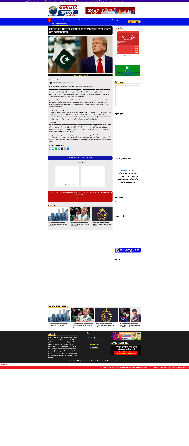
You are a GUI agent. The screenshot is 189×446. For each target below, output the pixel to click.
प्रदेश (63, 20)
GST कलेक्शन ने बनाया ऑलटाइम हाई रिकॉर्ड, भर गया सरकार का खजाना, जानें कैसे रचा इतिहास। (58, 224)
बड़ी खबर (58, 20)
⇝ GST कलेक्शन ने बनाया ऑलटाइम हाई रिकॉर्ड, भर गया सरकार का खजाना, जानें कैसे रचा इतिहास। (91, 368)
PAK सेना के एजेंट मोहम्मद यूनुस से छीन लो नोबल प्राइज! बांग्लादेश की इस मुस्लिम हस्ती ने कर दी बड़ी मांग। (80, 224)
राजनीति (78, 20)
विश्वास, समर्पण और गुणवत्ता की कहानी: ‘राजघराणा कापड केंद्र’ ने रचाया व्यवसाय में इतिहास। (102, 224)
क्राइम (73, 20)
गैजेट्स (117, 20)
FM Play (131, 22)
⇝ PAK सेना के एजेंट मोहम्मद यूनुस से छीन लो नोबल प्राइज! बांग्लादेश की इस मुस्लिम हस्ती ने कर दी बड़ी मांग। (148, 368)
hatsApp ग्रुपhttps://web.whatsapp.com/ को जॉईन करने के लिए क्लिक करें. (127, 72)
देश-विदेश (68, 20)
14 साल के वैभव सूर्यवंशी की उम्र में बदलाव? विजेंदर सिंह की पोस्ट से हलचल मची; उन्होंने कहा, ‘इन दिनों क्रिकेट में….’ (130, 325)
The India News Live (127, 170)
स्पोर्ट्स (103, 20)
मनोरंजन (83, 20)
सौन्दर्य (108, 20)
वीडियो (53, 23)
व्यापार (94, 20)
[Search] (140, 21)
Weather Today (128, 55)
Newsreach (116, 361)
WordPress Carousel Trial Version (71, 184)
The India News (106, 361)
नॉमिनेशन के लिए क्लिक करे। (61, 23)
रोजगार (122, 20)
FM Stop (137, 22)
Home (53, 20)
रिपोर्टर (112, 20)
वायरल (99, 20)
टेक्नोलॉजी (89, 20)
